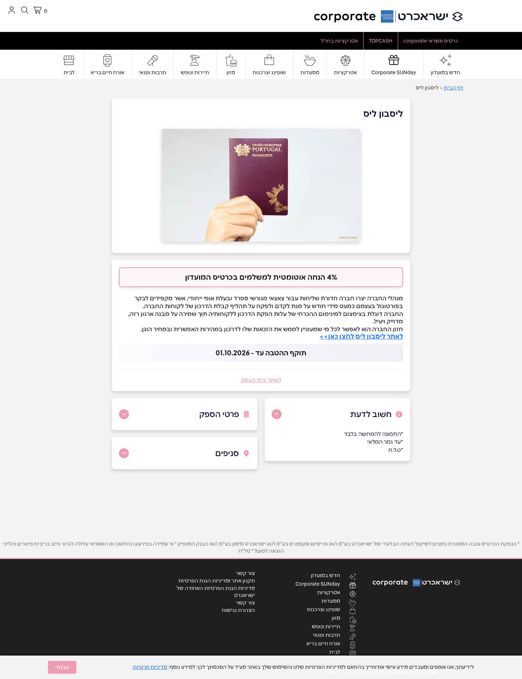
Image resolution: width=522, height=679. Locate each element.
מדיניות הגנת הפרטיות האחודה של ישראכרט (215, 591)
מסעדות (309, 72)
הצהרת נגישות (238, 610)
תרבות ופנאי (152, 72)
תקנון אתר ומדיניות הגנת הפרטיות (216, 580)
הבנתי (62, 667)
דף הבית (453, 87)
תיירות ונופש (195, 72)
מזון (231, 72)
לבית (69, 72)
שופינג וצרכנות (269, 72)
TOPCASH (380, 41)
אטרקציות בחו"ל (339, 41)
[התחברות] (11, 10)
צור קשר (245, 573)
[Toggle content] (277, 414)
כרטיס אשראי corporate (430, 41)
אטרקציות (345, 72)
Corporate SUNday (393, 72)
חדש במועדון (445, 72)
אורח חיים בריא (107, 72)
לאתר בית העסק (261, 380)
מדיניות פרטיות (150, 667)
